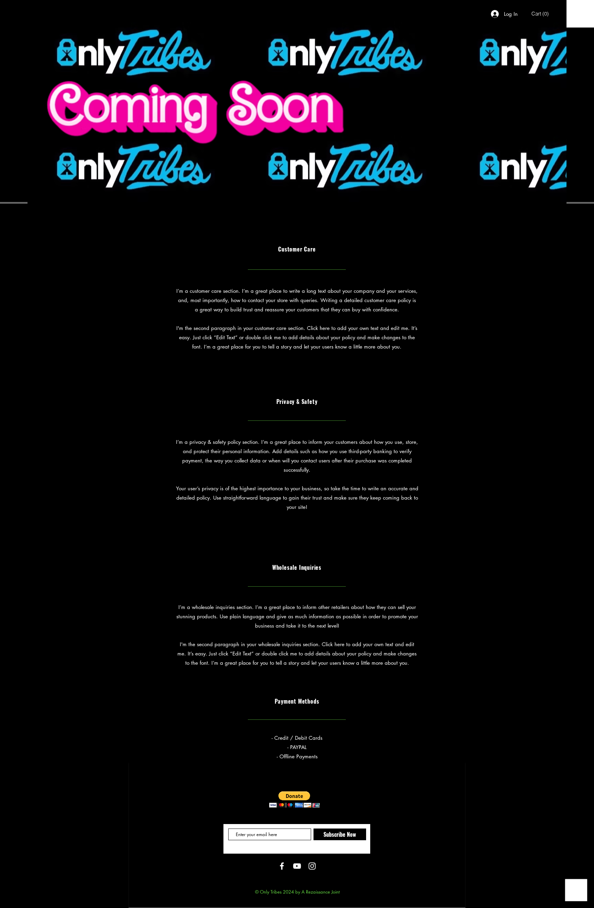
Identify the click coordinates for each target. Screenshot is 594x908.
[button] (540, 14)
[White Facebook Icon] (282, 866)
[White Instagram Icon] (312, 866)
